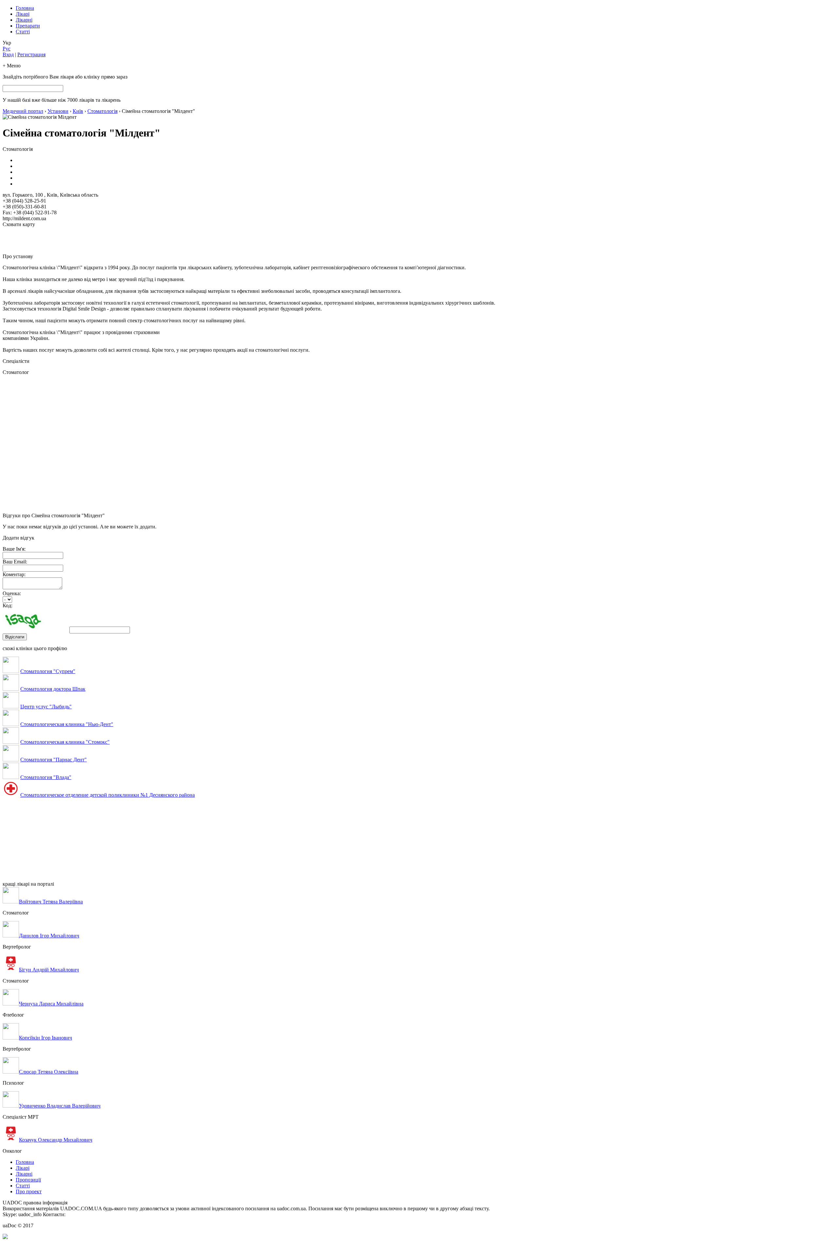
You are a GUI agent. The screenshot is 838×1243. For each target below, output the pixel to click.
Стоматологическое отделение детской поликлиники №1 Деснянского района (107, 795)
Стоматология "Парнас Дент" (53, 759)
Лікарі (22, 14)
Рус (6, 48)
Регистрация (31, 54)
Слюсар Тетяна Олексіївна (48, 1071)
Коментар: (14, 574)
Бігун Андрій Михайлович (49, 969)
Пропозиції (28, 1179)
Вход (8, 54)
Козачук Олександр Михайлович (55, 1140)
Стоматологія (102, 111)
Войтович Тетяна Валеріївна (51, 901)
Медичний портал (23, 111)
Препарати (28, 25)
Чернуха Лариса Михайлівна (51, 1003)
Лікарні (24, 20)
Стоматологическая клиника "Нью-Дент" (66, 724)
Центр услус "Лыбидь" (46, 706)
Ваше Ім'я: (14, 549)
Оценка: (12, 593)
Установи (57, 111)
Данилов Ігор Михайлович (49, 935)
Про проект (29, 1191)
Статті (23, 31)
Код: (7, 605)
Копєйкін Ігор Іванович (45, 1037)
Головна (25, 8)
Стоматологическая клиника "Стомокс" (65, 742)
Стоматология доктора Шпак (52, 689)
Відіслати (14, 636)
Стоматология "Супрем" (47, 671)
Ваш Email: (15, 561)
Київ (78, 111)
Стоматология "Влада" (45, 777)
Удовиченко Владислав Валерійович (59, 1106)
